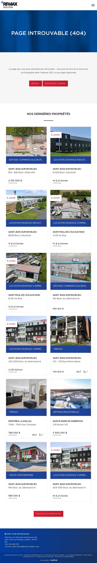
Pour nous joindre (55, 83)
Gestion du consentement (64, 556)
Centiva (53, 560)
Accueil (35, 83)
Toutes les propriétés (48, 514)
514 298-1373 (14, 544)
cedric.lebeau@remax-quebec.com (25, 546)
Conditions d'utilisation (45, 556)
